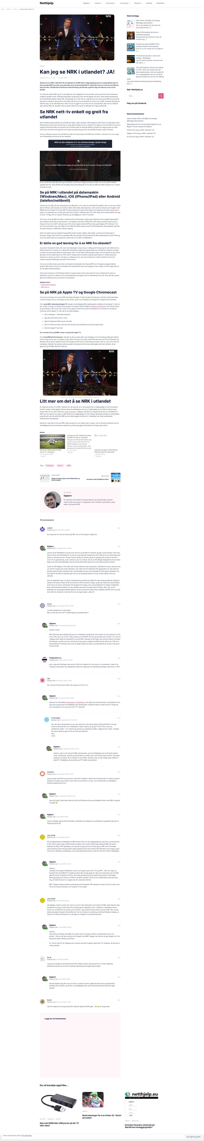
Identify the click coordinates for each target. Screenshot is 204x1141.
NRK (68, 465)
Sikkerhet (137, 3)
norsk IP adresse (70, 412)
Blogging (86, 3)
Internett (97, 3)
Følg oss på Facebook (136, 103)
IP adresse (49, 465)
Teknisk (42, 66)
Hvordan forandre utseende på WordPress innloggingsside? (140, 1126)
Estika (129, 118)
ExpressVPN (114, 210)
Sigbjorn (50, 546)
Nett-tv (60, 465)
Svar (119, 528)
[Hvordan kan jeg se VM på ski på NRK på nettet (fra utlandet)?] (107, 441)
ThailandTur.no (55, 658)
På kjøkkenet (160, 3)
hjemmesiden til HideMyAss (75, 702)
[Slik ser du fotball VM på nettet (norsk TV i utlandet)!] (52, 441)
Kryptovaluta (110, 3)
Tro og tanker (124, 3)
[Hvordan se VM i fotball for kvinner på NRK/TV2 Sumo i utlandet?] (80, 443)
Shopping (149, 3)
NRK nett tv (45, 287)
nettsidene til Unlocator (98, 306)
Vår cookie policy (27, 1135)
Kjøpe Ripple (131, 124)
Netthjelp (46, 3)
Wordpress (135, 1120)
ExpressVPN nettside (48, 284)
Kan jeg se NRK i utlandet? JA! (143, 130)
